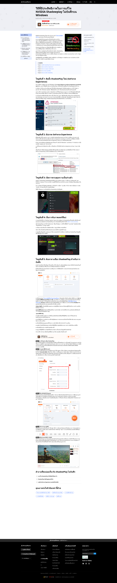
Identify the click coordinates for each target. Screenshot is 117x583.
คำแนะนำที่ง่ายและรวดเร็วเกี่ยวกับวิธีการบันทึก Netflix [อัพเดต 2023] (26, 39)
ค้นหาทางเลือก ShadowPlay (47, 72)
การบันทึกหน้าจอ (69, 492)
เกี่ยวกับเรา (43, 549)
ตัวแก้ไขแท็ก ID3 (56, 563)
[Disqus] (58, 518)
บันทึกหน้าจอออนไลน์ (69, 555)
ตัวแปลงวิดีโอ (55, 557)
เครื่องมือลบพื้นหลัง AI (69, 563)
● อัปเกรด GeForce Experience (87, 40)
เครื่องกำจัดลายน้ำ (56, 552)
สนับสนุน (78, 2)
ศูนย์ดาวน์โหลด (26, 549)
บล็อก (91, 2)
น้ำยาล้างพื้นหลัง (56, 549)
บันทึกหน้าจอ (63, 540)
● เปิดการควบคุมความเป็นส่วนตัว (89, 44)
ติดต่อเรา (43, 552)
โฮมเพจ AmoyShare (54, 540)
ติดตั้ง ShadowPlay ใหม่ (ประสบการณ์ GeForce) (51, 65)
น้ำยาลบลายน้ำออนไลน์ (70, 552)
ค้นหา (94, 2)
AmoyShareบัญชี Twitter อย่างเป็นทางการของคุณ (89, 564)
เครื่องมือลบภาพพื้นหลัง (70, 549)
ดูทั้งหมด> (26, 58)
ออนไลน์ (53, 2)
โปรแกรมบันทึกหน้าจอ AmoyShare (51, 298)
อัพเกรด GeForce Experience (47, 66)
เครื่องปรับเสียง (55, 568)
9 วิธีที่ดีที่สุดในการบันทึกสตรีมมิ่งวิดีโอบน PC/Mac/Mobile (26, 53)
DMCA (63, 573)
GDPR (67, 573)
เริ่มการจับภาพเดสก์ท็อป (46, 70)
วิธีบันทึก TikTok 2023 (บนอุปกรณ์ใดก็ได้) (26, 49)
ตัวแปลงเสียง (55, 565)
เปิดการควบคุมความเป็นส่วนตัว (48, 68)
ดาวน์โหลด (70, 2)
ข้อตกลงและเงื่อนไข (44, 573)
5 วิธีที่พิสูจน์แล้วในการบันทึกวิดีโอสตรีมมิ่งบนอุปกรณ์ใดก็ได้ (26, 45)
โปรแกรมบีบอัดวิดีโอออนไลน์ (71, 560)
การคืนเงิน (74, 573)
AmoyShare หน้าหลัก (26, 545)
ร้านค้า (85, 2)
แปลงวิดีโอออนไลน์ (69, 557)
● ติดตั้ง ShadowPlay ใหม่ (89, 37)
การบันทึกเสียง (40, 496)
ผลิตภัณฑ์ (61, 2)
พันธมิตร (43, 555)
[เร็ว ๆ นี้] (83, 564)
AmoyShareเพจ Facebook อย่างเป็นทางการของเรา (86, 564)
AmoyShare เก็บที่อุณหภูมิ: (29, 554)
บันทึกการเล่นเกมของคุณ (72, 221)
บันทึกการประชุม (50, 496)
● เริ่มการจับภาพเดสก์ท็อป (89, 46)
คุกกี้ (70, 573)
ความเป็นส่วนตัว (53, 573)
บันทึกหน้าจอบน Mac (57, 492)
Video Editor (55, 560)
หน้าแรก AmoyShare (26, 2)
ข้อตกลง (58, 573)
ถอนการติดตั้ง (44, 567)
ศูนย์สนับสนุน (43, 562)
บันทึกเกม (59, 496)
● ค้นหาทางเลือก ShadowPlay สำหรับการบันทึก (88, 50)
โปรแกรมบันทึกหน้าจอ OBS (43, 492)
